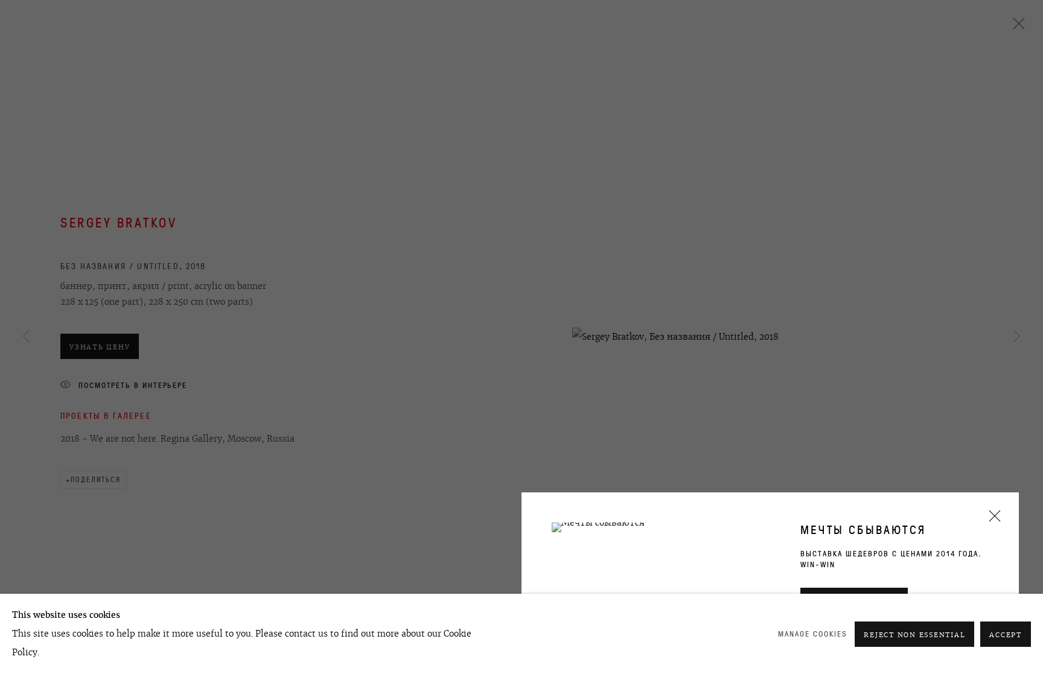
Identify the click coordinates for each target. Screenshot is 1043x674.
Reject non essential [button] (914, 635)
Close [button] (992, 519)
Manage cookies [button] (812, 633)
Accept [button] (1005, 635)
